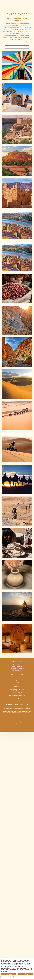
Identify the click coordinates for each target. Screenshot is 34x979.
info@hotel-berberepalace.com (17, 695)
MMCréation (20, 723)
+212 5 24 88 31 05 (17, 693)
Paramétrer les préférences (17, 977)
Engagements (17, 680)
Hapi (30, 721)
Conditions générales (17, 666)
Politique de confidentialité (17, 668)
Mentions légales (17, 664)
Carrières (17, 682)
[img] (17, 65)
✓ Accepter (8, 974)
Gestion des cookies (17, 670)
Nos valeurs (17, 677)
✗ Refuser (25, 974)
